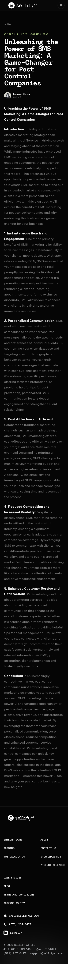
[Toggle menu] (61, 5)
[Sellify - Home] (22, 5)
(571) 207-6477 (14, 953)
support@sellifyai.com (46, 953)
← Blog (8, 24)
